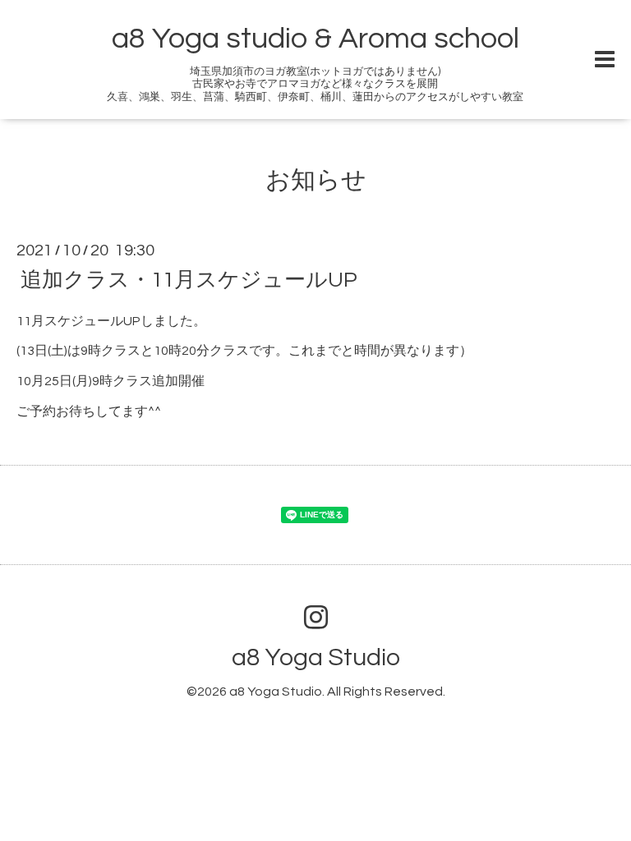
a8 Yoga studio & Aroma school (315, 38)
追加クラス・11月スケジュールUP (189, 279)
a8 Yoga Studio (316, 657)
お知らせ (315, 180)
